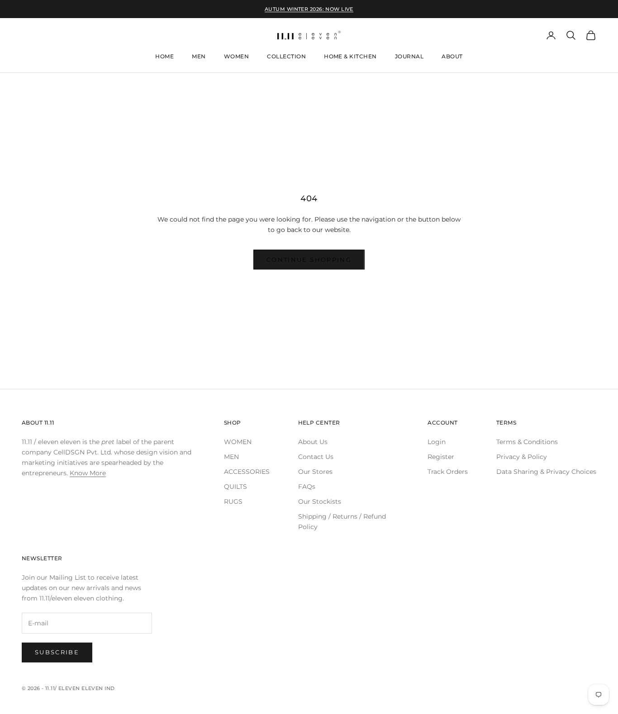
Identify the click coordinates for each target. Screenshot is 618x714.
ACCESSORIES (247, 472)
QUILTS (235, 486)
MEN (231, 457)
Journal (409, 56)
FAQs (306, 486)
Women (236, 56)
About (452, 56)
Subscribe (57, 652)
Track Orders (448, 472)
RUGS (233, 501)
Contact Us (315, 457)
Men (198, 56)
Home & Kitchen (350, 56)
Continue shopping (309, 259)
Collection (286, 56)
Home (164, 56)
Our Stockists (319, 501)
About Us (313, 442)
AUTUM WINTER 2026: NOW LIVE (309, 9)
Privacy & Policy (521, 457)
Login (437, 442)
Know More (88, 473)
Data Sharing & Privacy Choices (546, 472)
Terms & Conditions (527, 442)
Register (441, 457)
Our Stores (315, 472)
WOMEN (238, 442)
